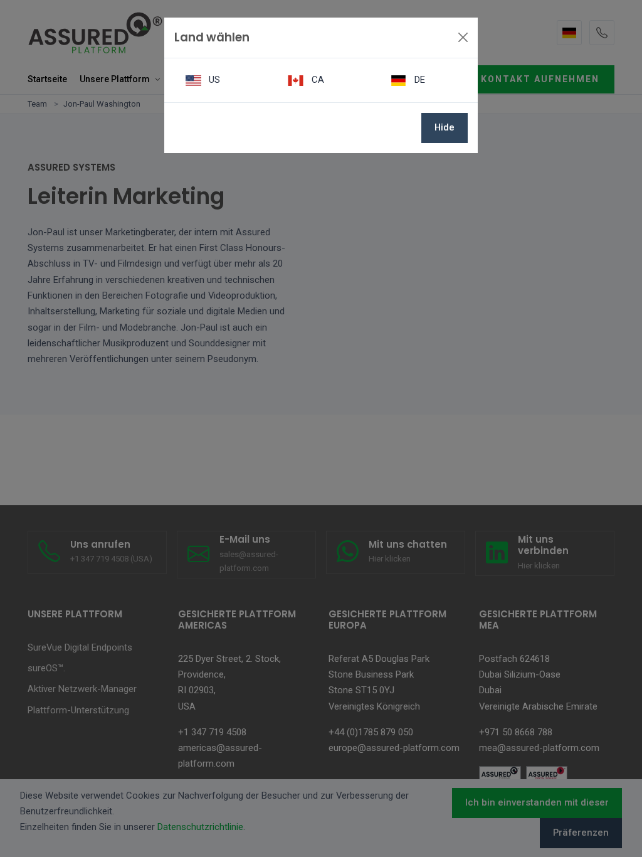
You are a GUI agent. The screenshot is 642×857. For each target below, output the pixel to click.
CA (316, 79)
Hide (444, 127)
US (213, 79)
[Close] (463, 37)
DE (418, 79)
